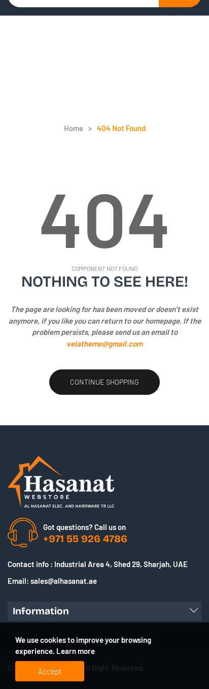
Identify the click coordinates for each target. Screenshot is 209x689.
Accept (49, 671)
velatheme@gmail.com (104, 343)
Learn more (75, 650)
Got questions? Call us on (84, 526)
